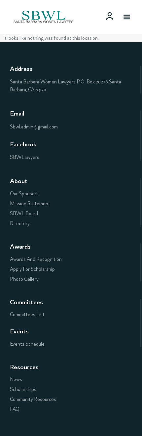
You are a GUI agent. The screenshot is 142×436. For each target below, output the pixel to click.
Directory (20, 223)
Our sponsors (24, 193)
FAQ (14, 409)
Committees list (27, 314)
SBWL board (24, 213)
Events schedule (27, 344)
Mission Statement (30, 203)
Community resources (33, 399)
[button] (126, 17)
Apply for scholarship (32, 269)
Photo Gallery (24, 279)
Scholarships (23, 389)
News (16, 379)
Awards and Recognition (36, 259)
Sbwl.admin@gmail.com (34, 126)
